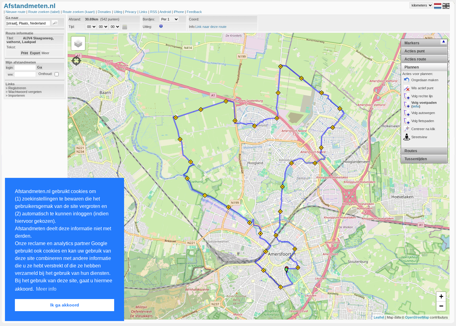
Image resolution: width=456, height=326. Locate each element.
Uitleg (118, 12)
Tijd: (72, 27)
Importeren (16, 95)
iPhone (179, 12)
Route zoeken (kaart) (79, 12)
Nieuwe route (16, 12)
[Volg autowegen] (406, 112)
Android (165, 12)
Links (143, 12)
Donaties (105, 12)
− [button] (441, 306)
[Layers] (78, 43)
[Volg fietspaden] (406, 120)
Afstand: (75, 19)
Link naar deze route (210, 27)
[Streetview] (406, 137)
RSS (154, 12)
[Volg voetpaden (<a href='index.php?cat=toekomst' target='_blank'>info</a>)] (406, 104)
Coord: (194, 19)
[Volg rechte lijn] (406, 96)
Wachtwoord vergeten (25, 92)
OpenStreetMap (417, 317)
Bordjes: (149, 19)
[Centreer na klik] (406, 129)
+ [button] (441, 296)
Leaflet (379, 317)
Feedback (194, 12)
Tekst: (11, 47)
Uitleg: (147, 27)
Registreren (17, 88)
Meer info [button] (46, 289)
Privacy (131, 12)
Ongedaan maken (424, 80)
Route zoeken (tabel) (44, 12)
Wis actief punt (422, 88)
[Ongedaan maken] (406, 80)
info (416, 106)
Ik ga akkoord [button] (64, 304)
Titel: (10, 38)
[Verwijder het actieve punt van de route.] (406, 88)
